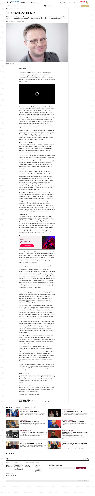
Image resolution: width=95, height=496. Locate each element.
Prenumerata (27, 466)
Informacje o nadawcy (18, 468)
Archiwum (27, 468)
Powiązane (9, 407)
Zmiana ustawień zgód (18, 465)
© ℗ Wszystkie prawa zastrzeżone (26, 400)
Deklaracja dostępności (18, 469)
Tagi (34, 407)
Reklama (26, 464)
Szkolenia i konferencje (11, 475)
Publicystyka (51, 6)
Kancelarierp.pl (38, 469)
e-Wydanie (77, 5)
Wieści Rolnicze (38, 470)
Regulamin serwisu (17, 466)
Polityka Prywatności (18, 464)
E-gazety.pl (37, 465)
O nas (7, 464)
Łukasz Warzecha (22, 68)
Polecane (18, 407)
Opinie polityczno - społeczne (25, 409)
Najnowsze (26, 407)
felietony (22, 441)
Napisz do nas (9, 466)
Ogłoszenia (27, 465)
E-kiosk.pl (37, 464)
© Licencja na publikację (24, 399)
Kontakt (8, 465)
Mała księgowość (38, 468)
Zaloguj (84, 5)
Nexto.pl (37, 466)
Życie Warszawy (38, 471)
